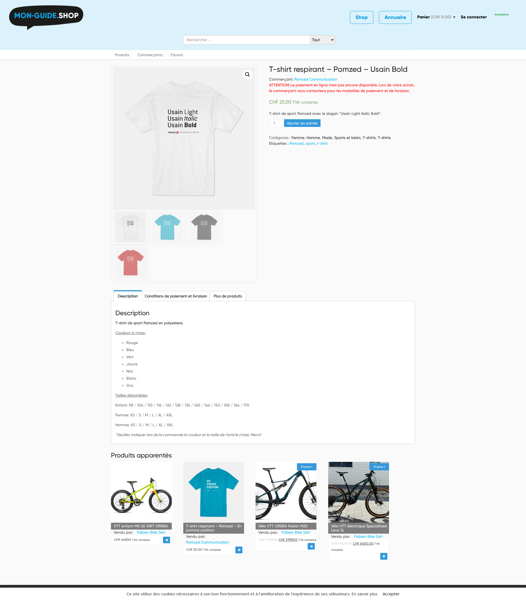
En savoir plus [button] (364, 593)
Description (128, 296)
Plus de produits (228, 296)
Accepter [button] (391, 593)
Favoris (177, 55)
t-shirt (322, 143)
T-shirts (369, 137)
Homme (313, 137)
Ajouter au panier (302, 123)
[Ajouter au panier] (166, 540)
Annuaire (395, 17)
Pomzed (297, 143)
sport (310, 143)
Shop (362, 17)
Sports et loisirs (347, 137)
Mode (327, 137)
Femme (297, 137)
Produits (122, 55)
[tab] (127, 295)
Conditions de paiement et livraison (176, 296)
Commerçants (150, 55)
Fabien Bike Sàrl (151, 532)
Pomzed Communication (315, 79)
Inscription (502, 14)
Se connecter (474, 17)
